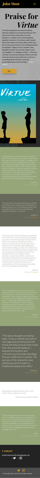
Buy (9, 71)
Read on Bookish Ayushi (30, 436)
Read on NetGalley (31, 185)
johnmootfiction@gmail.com (18, 455)
